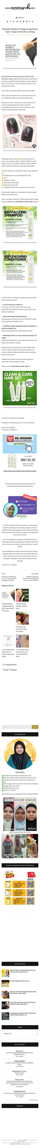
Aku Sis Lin (19, 1051)
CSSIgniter (15, 1142)
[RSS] (33, 21)
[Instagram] (24, 21)
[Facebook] (10, 21)
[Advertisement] (20, 938)
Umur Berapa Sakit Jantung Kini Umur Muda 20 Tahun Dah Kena (23, 1003)
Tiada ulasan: (26, 34)
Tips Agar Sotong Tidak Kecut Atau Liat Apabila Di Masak (19, 1063)
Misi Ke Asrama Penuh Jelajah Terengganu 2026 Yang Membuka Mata (19, 1094)
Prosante (5, 564)
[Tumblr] (30, 21)
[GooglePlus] (13, 21)
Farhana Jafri (19, 1079)
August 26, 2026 (19, 1073)
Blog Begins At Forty (19, 1071)
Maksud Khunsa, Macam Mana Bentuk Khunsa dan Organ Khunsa (22, 971)
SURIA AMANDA (19, 1061)
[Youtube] (27, 21)
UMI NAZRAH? (20, 772)
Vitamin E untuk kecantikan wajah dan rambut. (21, 629)
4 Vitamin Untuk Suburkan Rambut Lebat (21, 606)
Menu (20, 18)
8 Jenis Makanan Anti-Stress (19, 981)
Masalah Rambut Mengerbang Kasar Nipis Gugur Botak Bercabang (20, 30)
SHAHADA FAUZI (19, 1091)
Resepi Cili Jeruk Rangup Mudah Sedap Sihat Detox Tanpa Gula (23, 992)
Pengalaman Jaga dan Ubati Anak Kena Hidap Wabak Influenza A (23, 1014)
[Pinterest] (17, 21)
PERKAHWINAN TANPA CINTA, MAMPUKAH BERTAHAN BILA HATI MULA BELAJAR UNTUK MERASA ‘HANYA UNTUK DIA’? (19, 1082)
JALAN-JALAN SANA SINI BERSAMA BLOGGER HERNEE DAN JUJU (19, 1053)
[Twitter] (7, 21)
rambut (14, 564)
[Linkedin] (20, 21)
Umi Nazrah (23, 1140)
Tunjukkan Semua (34, 1100)
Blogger (21, 1141)
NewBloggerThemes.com (20, 1144)
